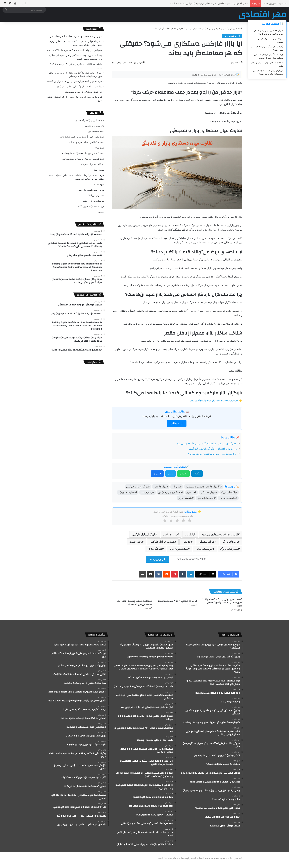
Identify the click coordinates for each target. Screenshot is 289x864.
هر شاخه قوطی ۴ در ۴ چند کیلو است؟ (177, 601)
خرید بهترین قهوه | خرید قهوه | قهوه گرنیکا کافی (82, 136)
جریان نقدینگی (207, 541)
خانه (238, 28)
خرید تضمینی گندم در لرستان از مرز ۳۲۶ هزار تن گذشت (74, 81)
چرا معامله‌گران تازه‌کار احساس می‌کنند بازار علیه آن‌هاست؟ (268, 56)
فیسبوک (157, 473)
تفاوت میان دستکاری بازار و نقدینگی (270, 40)
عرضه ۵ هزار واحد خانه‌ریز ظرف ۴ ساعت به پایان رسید (177, 416)
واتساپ (183, 473)
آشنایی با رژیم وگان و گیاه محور (89, 120)
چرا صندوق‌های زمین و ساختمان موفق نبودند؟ (212, 453)
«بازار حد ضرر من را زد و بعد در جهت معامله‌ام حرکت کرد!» (268, 32)
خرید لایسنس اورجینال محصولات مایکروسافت (83, 153)
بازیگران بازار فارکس (144, 534)
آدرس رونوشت (157, 559)
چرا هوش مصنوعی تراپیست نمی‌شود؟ (83, 91)
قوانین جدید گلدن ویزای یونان (90, 189)
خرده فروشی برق (96, 131)
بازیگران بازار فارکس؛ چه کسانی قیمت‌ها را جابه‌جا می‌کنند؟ (268, 72)
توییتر (170, 473)
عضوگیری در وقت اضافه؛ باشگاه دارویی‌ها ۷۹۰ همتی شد (222, 3)
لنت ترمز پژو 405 (96, 195)
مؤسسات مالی (204, 548)
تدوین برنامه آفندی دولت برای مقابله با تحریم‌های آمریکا (74, 36)
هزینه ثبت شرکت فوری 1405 (90, 206)
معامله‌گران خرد (179, 548)
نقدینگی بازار (155, 548)
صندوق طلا (99, 169)
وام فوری (100, 211)
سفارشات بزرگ (229, 548)
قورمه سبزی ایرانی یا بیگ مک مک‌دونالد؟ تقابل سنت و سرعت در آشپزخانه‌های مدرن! (222, 602)
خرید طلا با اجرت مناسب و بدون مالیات (86, 142)
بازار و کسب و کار (225, 28)
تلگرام (197, 473)
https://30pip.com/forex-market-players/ (214, 400)
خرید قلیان (99, 147)
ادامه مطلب (177, 423)
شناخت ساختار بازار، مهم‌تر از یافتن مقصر (267, 64)
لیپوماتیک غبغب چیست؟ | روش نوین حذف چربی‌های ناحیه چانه (134, 602)
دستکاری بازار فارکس (162, 541)
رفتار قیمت (135, 541)
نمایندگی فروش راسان (93, 200)
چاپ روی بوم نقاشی (94, 125)
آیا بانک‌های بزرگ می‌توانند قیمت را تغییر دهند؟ (267, 48)
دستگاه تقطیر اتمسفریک (92, 164)
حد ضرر (186, 541)
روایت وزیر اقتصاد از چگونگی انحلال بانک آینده (213, 448)
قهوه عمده (99, 184)
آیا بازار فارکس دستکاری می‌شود (220, 534)
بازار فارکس (170, 534)
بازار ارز (189, 534)
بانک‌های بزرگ (230, 541)
